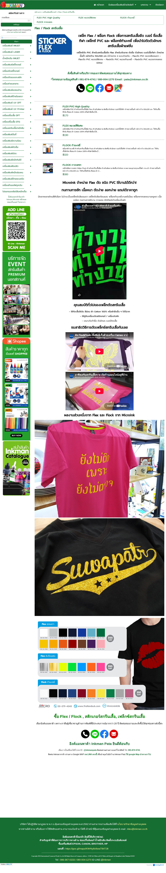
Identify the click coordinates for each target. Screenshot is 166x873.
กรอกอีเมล (5, 17)
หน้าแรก (38, 12)
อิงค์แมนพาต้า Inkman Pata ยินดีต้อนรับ (99, 744)
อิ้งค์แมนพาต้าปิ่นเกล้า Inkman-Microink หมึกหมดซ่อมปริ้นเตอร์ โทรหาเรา (16, 199)
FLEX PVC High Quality (76, 106)
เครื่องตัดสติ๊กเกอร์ (49, 12)
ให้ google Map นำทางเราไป (138, 754)
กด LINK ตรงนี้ (90, 754)
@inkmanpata (90, 750)
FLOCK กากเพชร (72, 165)
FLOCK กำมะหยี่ (71, 145)
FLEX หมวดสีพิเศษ (73, 125)
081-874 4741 (134, 750)
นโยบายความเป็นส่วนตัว (14, 32)
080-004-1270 (106, 79)
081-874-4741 (87, 79)
